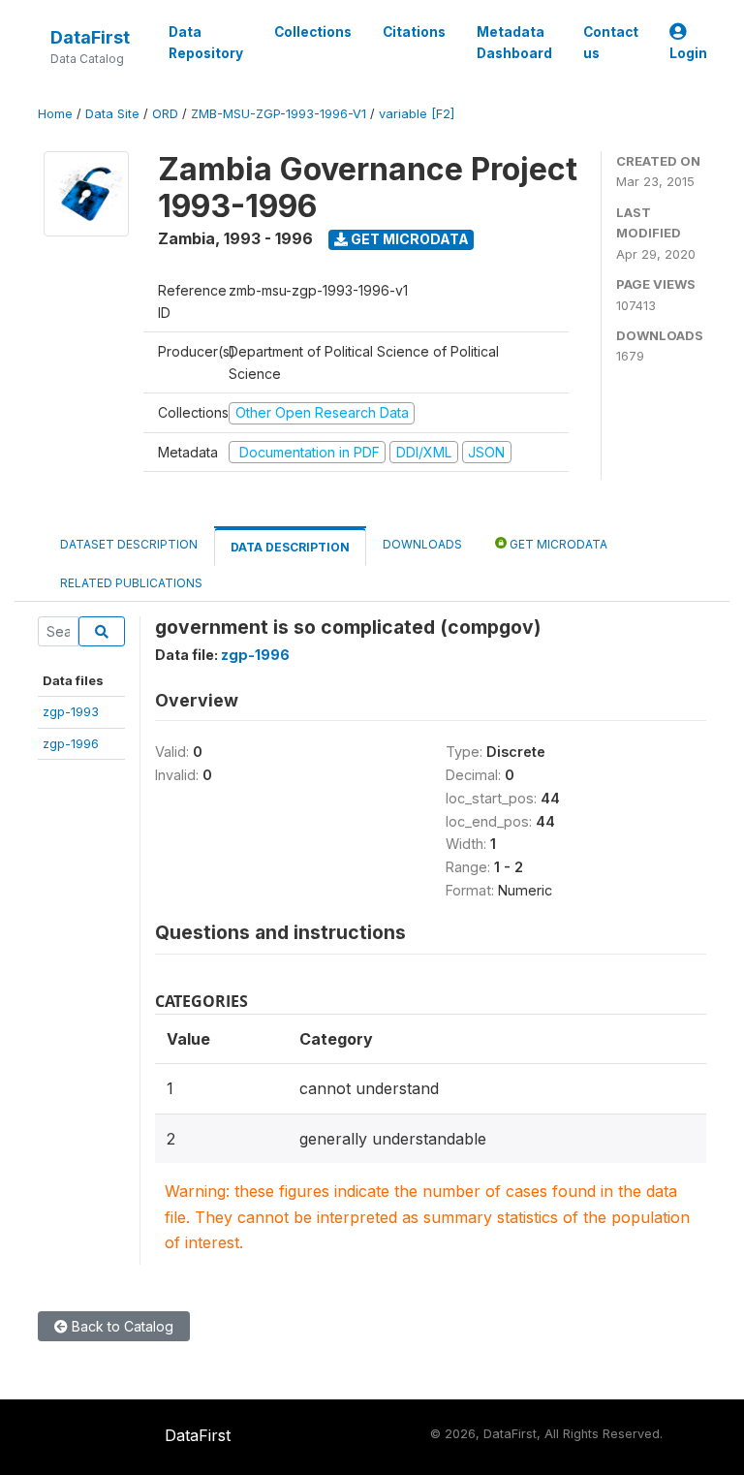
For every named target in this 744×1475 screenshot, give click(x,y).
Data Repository (206, 42)
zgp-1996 (71, 743)
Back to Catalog (120, 1326)
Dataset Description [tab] (129, 544)
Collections (313, 32)
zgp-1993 (71, 711)
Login (688, 53)
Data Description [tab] (290, 547)
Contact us (610, 42)
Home (55, 114)
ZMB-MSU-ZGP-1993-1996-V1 (278, 114)
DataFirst (90, 37)
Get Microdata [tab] (557, 544)
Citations (414, 32)
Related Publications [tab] (131, 583)
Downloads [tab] (422, 544)
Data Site (112, 114)
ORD (165, 114)
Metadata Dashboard (514, 42)
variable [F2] (416, 114)
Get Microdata (408, 239)
